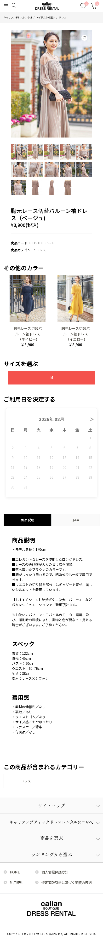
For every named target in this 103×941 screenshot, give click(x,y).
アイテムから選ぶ (45, 17)
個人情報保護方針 (54, 871)
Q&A (75, 519)
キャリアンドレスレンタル (18, 17)
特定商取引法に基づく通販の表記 (66, 882)
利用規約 (16, 882)
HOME (15, 871)
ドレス (62, 17)
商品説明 (27, 519)
